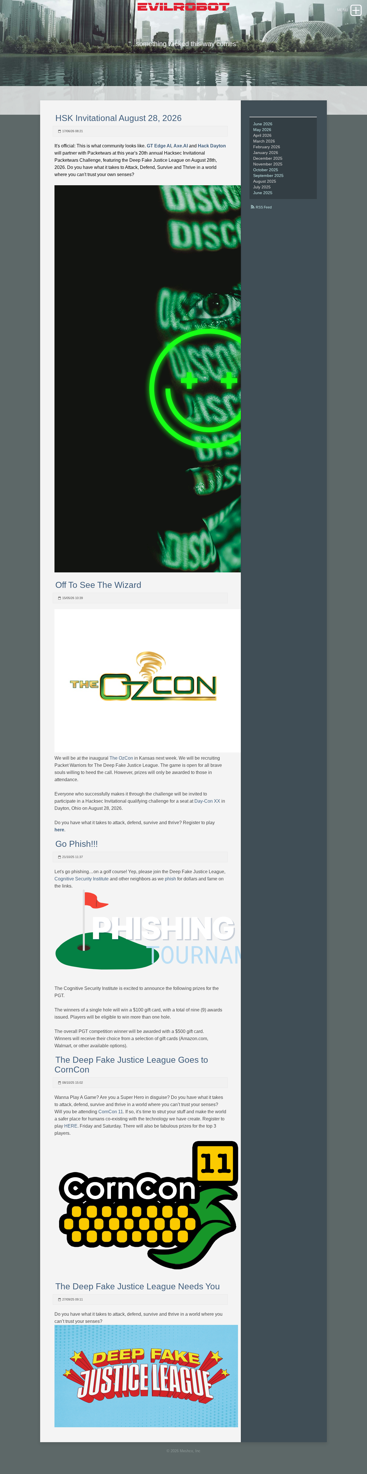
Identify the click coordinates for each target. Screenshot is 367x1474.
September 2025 (268, 175)
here (59, 829)
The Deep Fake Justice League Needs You (137, 1286)
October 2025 (265, 169)
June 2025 (262, 192)
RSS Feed (264, 207)
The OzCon (121, 758)
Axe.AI (180, 145)
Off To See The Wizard (98, 585)
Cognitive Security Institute (81, 878)
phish (170, 878)
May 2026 (262, 129)
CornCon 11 (110, 1111)
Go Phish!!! (76, 844)
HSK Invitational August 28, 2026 (118, 118)
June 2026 (262, 124)
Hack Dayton (212, 145)
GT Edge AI (159, 145)
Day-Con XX (207, 801)
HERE (70, 1126)
